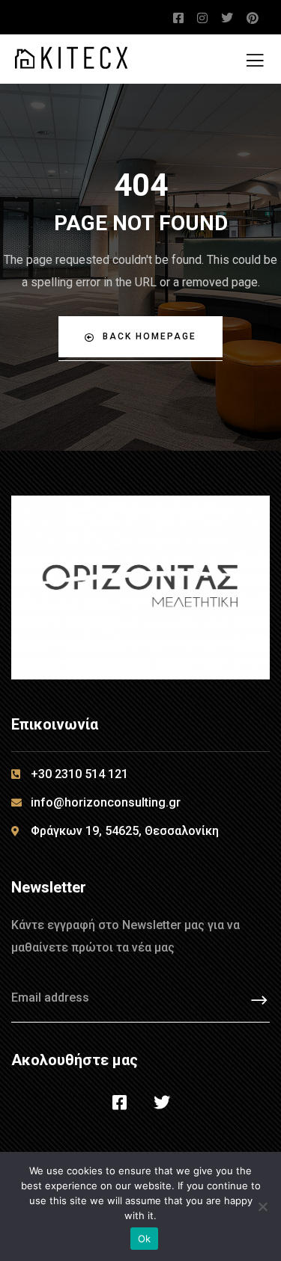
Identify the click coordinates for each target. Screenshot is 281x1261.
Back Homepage (149, 336)
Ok (144, 1239)
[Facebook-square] (119, 1102)
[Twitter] (162, 1102)
